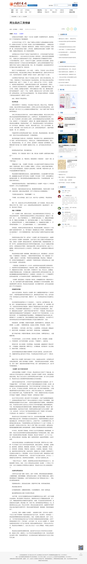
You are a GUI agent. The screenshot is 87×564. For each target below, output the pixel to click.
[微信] (67, 29)
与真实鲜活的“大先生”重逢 (64, 79)
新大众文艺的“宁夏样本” (64, 82)
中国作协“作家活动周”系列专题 (70, 125)
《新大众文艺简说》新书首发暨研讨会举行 (68, 77)
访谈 (17, 12)
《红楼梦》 (21, 33)
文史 (46, 10)
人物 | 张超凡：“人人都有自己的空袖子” (67, 49)
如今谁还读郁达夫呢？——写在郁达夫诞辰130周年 (68, 52)
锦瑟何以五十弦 (62, 174)
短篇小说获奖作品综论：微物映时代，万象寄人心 (68, 71)
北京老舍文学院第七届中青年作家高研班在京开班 (68, 41)
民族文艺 (47, 12)
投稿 (21, 12)
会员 (21, 10)
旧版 (75, 2)
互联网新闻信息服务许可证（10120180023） (58, 554)
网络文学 (54, 12)
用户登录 (51, 5)
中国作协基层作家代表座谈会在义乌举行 (67, 46)
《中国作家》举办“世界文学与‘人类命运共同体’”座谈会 (68, 85)
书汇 (56, 10)
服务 (17, 10)
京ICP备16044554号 (32, 554)
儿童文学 (62, 12)
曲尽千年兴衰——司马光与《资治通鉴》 (67, 182)
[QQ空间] (71, 29)
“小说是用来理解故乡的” (64, 54)
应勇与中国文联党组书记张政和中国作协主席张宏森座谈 (68, 57)
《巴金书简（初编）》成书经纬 (65, 180)
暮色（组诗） (67, 224)
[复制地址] (75, 29)
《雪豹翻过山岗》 (68, 195)
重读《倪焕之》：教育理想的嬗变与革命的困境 (68, 177)
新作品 (62, 10)
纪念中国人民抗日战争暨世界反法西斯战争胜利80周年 (70, 118)
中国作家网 (13, 16)
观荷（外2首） (68, 190)
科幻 (51, 10)
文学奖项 (27, 10)
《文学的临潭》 (62, 44)
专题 (26, 12)
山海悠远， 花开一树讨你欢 (70, 207)
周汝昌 (15, 33)
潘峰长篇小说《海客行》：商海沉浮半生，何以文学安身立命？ (68, 38)
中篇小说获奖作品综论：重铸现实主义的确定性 (68, 74)
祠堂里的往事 (67, 212)
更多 (76, 112)
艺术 (30, 12)
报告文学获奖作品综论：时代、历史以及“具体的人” (68, 69)
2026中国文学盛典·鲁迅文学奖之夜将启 (67, 66)
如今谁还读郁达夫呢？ (63, 171)
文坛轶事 (25, 16)
